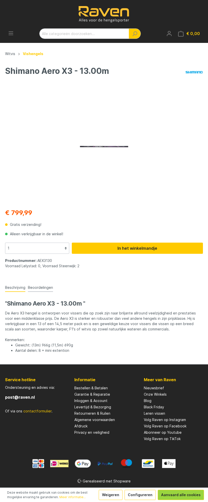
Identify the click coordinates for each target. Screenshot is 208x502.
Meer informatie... (72, 497)
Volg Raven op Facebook (165, 426)
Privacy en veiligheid (91, 432)
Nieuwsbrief (154, 388)
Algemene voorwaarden (94, 419)
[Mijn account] (169, 33)
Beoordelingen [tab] (40, 287)
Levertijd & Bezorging (92, 407)
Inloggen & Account (91, 400)
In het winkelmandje (137, 248)
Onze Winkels (155, 394)
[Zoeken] (135, 33)
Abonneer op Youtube (163, 432)
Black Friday (154, 407)
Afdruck (81, 426)
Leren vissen (154, 413)
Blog (147, 400)
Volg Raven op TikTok (162, 439)
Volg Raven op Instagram (165, 419)
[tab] (15, 287)
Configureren (140, 495)
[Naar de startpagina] (104, 14)
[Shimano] (194, 72)
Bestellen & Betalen (91, 388)
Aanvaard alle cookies (181, 495)
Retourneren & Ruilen (92, 413)
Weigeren (110, 495)
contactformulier (37, 411)
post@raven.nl (20, 397)
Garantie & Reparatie (92, 394)
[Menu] (11, 33)
